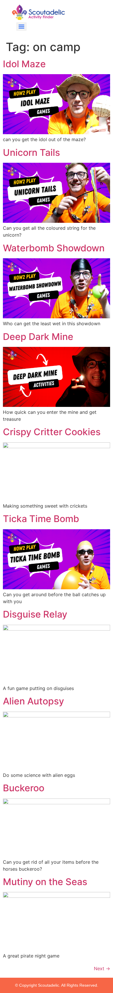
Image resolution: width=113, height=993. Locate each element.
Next (102, 968)
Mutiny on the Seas (45, 881)
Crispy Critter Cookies (52, 431)
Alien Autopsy (33, 701)
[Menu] (21, 26)
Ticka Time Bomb (41, 518)
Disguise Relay (35, 614)
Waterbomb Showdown (54, 248)
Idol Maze (24, 64)
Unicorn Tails (31, 152)
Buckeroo (23, 788)
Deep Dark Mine (38, 336)
